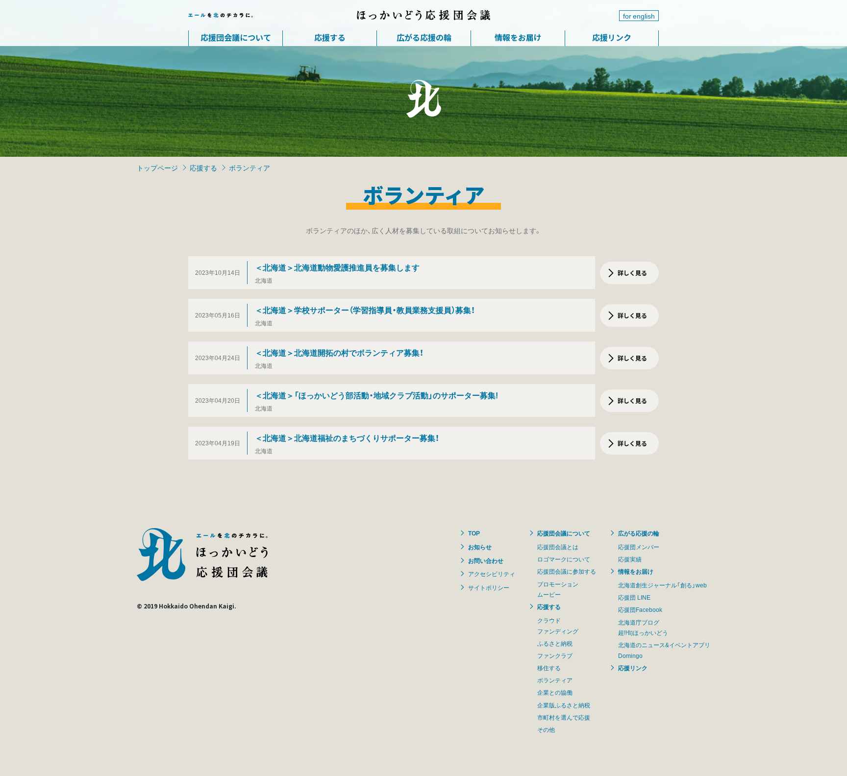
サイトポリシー (488, 587)
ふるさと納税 (555, 643)
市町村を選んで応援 (563, 717)
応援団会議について (235, 37)
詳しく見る (632, 272)
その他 (546, 729)
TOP (474, 533)
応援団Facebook (640, 609)
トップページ (157, 167)
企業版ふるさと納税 (563, 705)
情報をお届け (518, 37)
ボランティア (555, 680)
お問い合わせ (485, 560)
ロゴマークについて (563, 559)
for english (639, 16)
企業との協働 (555, 692)
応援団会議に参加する (566, 571)
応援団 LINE (634, 597)
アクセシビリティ (491, 573)
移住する (549, 667)
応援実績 (630, 559)
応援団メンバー (638, 546)
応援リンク (611, 37)
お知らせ (480, 546)
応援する (330, 37)
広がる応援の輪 (424, 37)
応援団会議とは (557, 546)
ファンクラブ (555, 655)
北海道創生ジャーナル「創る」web (662, 585)
